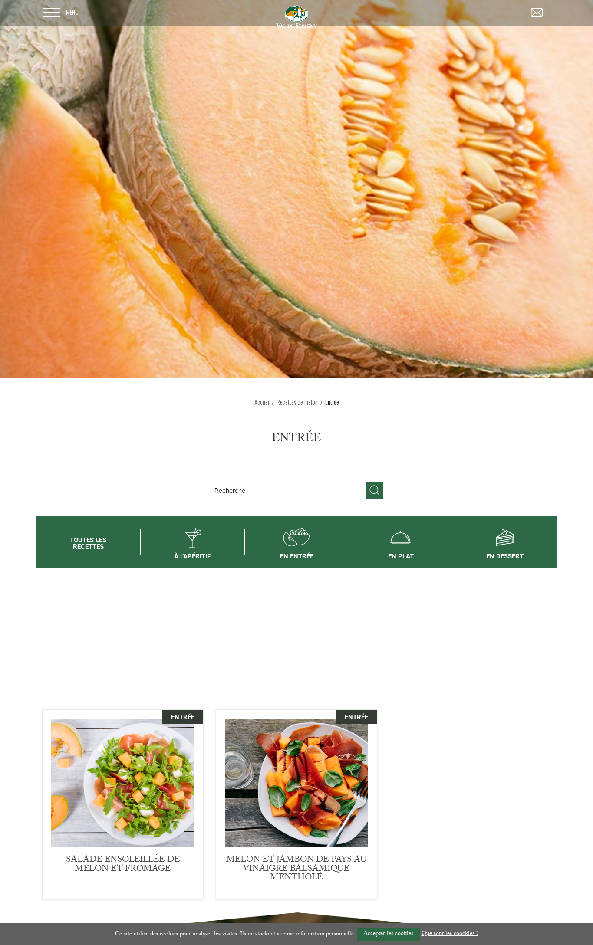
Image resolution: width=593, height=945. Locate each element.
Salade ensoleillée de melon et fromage (123, 864)
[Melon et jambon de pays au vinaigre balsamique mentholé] (296, 783)
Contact (537, 12)
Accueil (262, 402)
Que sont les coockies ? (450, 934)
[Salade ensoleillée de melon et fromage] (122, 783)
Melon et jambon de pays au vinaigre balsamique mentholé (296, 869)
